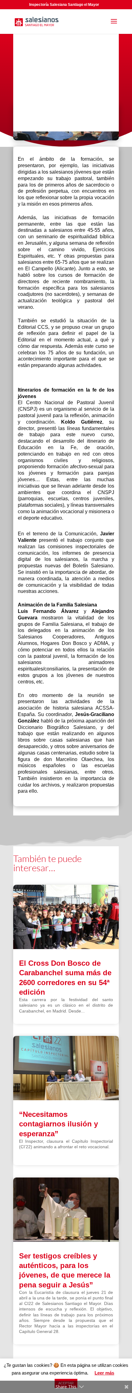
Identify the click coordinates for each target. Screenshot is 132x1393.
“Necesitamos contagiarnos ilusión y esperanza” (58, 1123)
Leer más (104, 1372)
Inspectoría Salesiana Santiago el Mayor (64, 4)
